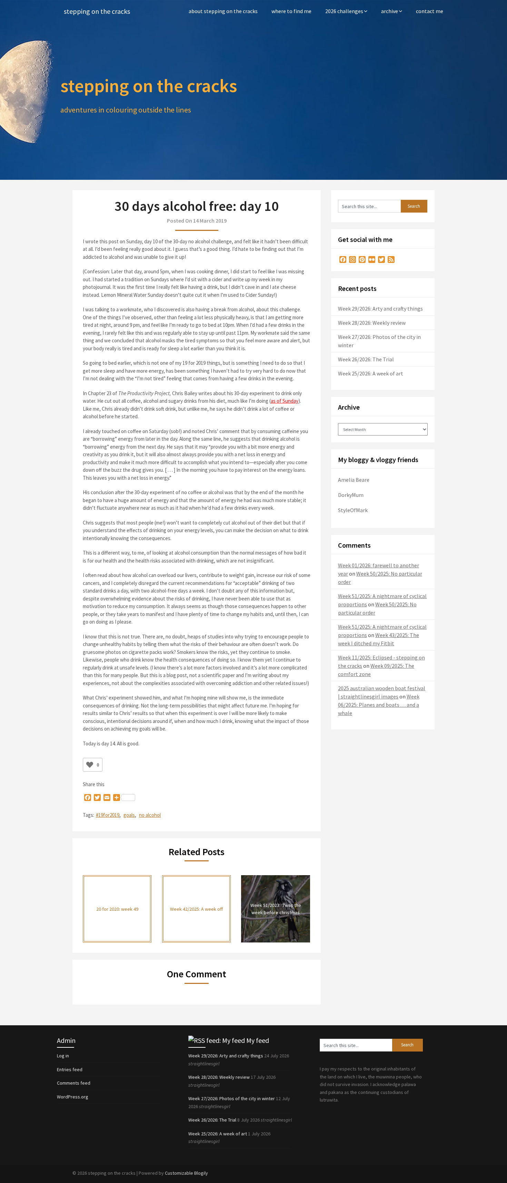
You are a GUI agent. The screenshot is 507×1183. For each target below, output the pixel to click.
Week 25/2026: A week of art (370, 373)
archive (389, 11)
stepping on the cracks (97, 11)
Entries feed (69, 1069)
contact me (429, 11)
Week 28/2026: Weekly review (372, 322)
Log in (63, 1056)
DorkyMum (351, 494)
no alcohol (150, 815)
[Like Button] (89, 765)
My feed (257, 1040)
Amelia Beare (353, 479)
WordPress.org (72, 1097)
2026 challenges (344, 11)
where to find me (291, 11)
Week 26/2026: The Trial (366, 359)
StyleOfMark (353, 510)
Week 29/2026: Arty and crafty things (380, 308)
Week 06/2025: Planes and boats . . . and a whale (378, 704)
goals (129, 815)
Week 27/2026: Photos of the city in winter (231, 1098)
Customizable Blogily (186, 1173)
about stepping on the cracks (223, 11)
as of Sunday (284, 401)
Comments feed (73, 1083)
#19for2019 (107, 815)
